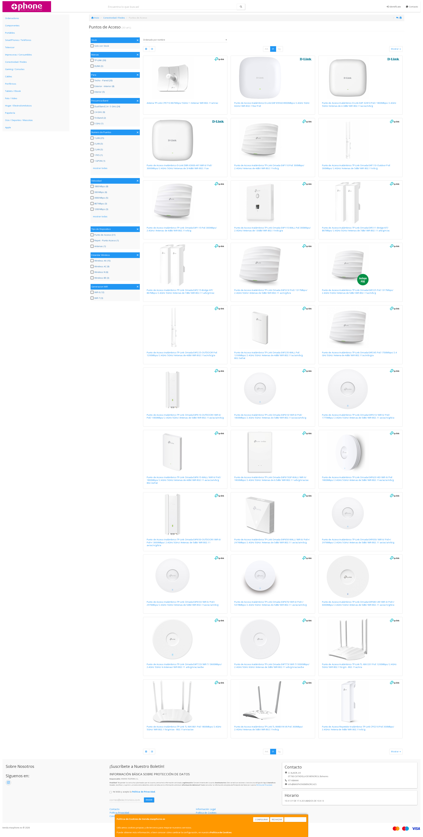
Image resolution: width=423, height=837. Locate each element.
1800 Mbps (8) (101, 186)
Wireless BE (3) (101, 277)
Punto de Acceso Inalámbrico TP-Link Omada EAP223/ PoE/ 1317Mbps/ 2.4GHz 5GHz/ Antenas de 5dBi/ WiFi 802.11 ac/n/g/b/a (270, 291)
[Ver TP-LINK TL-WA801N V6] (272, 701)
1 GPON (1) (99, 160)
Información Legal (206, 809)
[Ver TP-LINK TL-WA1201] (360, 639)
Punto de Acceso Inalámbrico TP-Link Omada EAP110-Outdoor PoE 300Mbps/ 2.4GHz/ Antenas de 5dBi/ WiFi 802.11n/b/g (356, 167)
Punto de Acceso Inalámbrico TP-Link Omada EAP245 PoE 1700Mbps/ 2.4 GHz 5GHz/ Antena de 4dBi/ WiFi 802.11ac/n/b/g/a (359, 354)
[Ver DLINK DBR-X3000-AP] (185, 140)
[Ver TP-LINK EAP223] (272, 265)
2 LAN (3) (98, 149)
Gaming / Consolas (14, 69)
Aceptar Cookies (295, 819)
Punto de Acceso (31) (104, 234)
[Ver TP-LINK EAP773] (272, 639)
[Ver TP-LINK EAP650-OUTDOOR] (185, 514)
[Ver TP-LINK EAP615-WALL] (185, 452)
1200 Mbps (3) (101, 209)
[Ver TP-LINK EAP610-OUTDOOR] (185, 390)
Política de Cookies (220, 832)
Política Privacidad (119, 812)
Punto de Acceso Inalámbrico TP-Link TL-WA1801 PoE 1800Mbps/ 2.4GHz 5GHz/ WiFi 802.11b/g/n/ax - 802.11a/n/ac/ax (184, 728)
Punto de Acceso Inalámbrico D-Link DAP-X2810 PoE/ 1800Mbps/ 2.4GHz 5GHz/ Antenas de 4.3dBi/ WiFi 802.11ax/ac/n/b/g (359, 104)
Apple (8, 127)
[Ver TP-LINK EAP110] (272, 140)
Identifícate (395, 6)
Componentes (12, 25)
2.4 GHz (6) (99, 112)
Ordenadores (12, 18)
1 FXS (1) (98, 155)
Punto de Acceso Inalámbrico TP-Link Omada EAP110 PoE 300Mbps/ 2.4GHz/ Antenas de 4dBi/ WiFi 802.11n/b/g (269, 167)
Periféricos (10, 83)
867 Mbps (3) (100, 203)
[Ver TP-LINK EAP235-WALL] (272, 327)
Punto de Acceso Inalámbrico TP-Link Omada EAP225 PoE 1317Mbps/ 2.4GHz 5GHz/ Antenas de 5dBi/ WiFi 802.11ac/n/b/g (357, 291)
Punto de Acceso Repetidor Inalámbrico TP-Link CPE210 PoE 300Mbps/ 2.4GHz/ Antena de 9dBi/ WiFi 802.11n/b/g (358, 728)
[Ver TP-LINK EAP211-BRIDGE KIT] (360, 203)
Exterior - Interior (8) (104, 86)
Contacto (413, 6)
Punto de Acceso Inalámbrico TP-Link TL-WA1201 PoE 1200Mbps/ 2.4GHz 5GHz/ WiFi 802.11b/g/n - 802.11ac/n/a (359, 666)
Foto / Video (11, 98)
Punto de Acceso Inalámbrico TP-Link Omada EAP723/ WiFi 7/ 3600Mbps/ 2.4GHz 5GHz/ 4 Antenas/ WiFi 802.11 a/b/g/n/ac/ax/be (184, 666)
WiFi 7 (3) (98, 298)
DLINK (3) (98, 66)
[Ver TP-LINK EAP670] (272, 577)
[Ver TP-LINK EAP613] (360, 390)
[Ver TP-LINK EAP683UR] (360, 577)
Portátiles (10, 32)
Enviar (149, 799)
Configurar (261, 819)
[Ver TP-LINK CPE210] (360, 701)
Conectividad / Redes (16, 61)
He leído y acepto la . (134, 791)
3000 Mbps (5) (101, 197)
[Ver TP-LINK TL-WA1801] (185, 701)
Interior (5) (99, 91)
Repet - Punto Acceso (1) (106, 240)
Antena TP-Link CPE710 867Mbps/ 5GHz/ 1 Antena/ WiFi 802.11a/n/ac (182, 102)
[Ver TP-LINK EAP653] (185, 577)
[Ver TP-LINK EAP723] (185, 639)
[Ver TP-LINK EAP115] (185, 203)
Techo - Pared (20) (103, 80)
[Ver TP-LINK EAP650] (360, 514)
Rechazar (277, 819)
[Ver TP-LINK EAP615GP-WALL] (272, 452)
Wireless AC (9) (101, 266)
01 (273, 48)
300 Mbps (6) (100, 192)
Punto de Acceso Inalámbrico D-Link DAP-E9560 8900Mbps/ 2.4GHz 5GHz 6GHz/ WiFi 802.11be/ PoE (271, 104)
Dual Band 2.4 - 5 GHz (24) (107, 106)
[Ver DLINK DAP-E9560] (272, 78)
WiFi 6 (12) (99, 292)
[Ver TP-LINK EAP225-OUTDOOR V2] (185, 327)
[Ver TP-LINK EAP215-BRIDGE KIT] (185, 265)
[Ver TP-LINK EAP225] (360, 265)
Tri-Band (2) (100, 117)
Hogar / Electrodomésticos (18, 105)
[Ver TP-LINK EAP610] (272, 390)
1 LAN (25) (99, 138)
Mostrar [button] (395, 48)
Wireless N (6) (101, 272)
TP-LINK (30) (100, 60)
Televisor (10, 47)
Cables (8, 76)
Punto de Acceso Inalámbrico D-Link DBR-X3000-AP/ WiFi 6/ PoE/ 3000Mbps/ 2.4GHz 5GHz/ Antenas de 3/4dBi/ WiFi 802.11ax (179, 167)
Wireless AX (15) (102, 260)
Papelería (10, 112)
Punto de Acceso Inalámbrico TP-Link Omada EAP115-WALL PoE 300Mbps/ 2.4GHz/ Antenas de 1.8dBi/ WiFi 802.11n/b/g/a (272, 229)
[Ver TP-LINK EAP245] (360, 327)
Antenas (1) (100, 246)
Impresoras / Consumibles (18, 54)
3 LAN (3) (98, 143)
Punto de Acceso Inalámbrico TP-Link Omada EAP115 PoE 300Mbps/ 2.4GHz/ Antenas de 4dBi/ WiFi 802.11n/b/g (182, 229)
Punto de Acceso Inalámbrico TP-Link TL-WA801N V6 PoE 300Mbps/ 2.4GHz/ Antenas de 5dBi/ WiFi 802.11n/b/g (268, 728)
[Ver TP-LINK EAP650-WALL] (272, 514)
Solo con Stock (101, 45)
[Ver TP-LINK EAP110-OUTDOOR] (360, 140)
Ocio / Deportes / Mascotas (19, 120)
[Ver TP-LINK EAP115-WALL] (272, 203)
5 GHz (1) (98, 123)
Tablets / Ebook (13, 91)
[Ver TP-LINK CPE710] (185, 78)
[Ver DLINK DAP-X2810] (360, 78)
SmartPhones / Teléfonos (18, 40)
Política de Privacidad (264, 785)
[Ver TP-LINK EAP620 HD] (360, 452)
